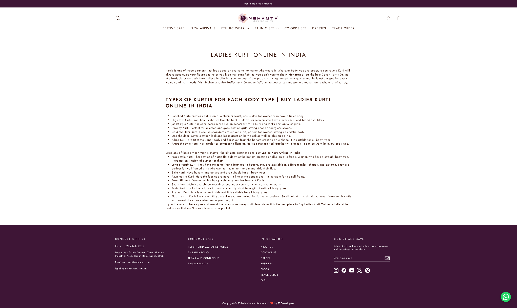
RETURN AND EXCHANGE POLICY (208, 246)
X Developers (286, 303)
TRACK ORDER (269, 274)
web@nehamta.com (139, 262)
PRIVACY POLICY (198, 263)
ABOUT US (267, 246)
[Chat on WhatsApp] (506, 297)
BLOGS (265, 269)
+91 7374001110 (134, 246)
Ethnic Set (265, 28)
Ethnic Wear (233, 28)
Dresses (319, 28)
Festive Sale (174, 28)
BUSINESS (267, 263)
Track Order (343, 28)
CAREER (265, 258)
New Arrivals (203, 28)
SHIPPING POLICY (199, 252)
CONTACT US (268, 252)
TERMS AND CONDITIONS (203, 258)
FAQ (263, 280)
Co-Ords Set (295, 28)
